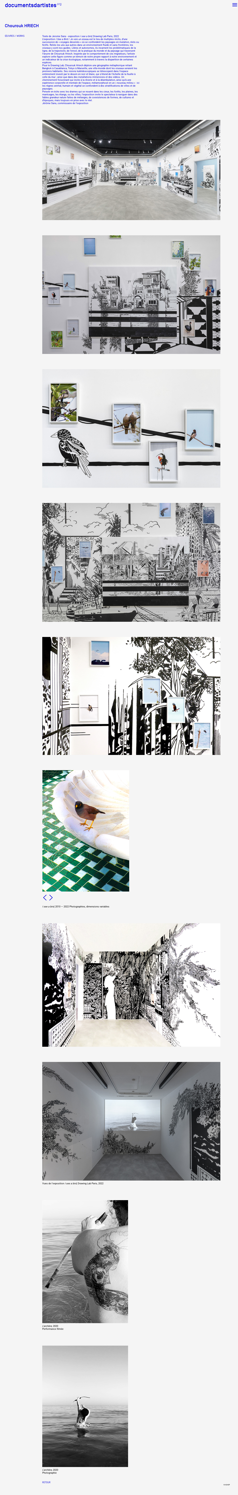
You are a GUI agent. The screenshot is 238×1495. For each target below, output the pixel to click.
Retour (46, 1482)
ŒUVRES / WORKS (14, 35)
